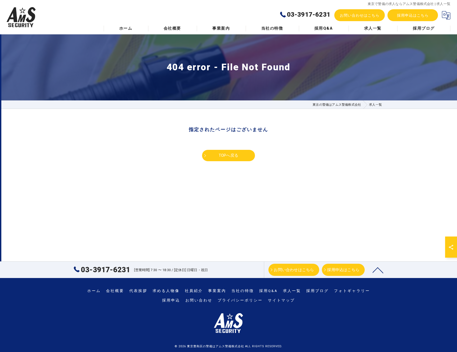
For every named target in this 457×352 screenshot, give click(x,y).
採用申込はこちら (413, 15)
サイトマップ (281, 300)
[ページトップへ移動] (378, 270)
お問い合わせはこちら (360, 15)
